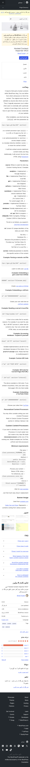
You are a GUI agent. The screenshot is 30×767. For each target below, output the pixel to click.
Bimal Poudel (22, 53)
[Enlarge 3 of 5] (12, 517)
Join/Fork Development (21, 224)
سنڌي (22, 742)
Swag (11, 720)
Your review (24, 660)
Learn (26, 711)
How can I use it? (23, 541)
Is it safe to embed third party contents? (21, 569)
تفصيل (25, 64)
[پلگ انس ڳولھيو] (10, 19)
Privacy (26, 706)
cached (14, 623)
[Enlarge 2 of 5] (26, 525)
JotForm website (23, 304)
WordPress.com (22, 725)
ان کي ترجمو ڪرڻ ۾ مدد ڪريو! (11, 12)
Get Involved (10, 711)
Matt (26, 728)
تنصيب (25, 73)
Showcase (11, 697)
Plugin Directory (24, 7)
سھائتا (25, 81)
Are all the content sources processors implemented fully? (19, 563)
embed (4, 623)
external (8, 627)
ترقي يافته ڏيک (24, 632)
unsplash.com (24, 501)
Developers (24, 717)
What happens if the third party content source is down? (18, 556)
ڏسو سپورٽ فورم (23, 672)
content (9, 623)
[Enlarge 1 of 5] (26, 517)
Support (26, 714)
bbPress (25, 731)
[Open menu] (2, 2)
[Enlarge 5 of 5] (12, 526)
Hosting (26, 703)
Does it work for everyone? (19, 551)
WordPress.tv (23, 720)
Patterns (11, 706)
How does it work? (22, 546)
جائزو (25, 68)
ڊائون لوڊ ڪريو (23, 58)
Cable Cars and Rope (11, 505)
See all (4, 660)
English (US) (5, 619)
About (26, 697)
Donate (11, 717)
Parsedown (24, 157)
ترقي (25, 77)
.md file (26, 269)
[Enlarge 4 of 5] (12, 521)
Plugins (12, 703)
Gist (3, 627)
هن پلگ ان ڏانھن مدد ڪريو (21, 687)
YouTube (25, 405)
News (26, 700)
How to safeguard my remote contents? (21, 575)
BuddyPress (23, 734)
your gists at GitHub (22, 286)
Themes (11, 700)
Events (12, 714)
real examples (24, 489)
